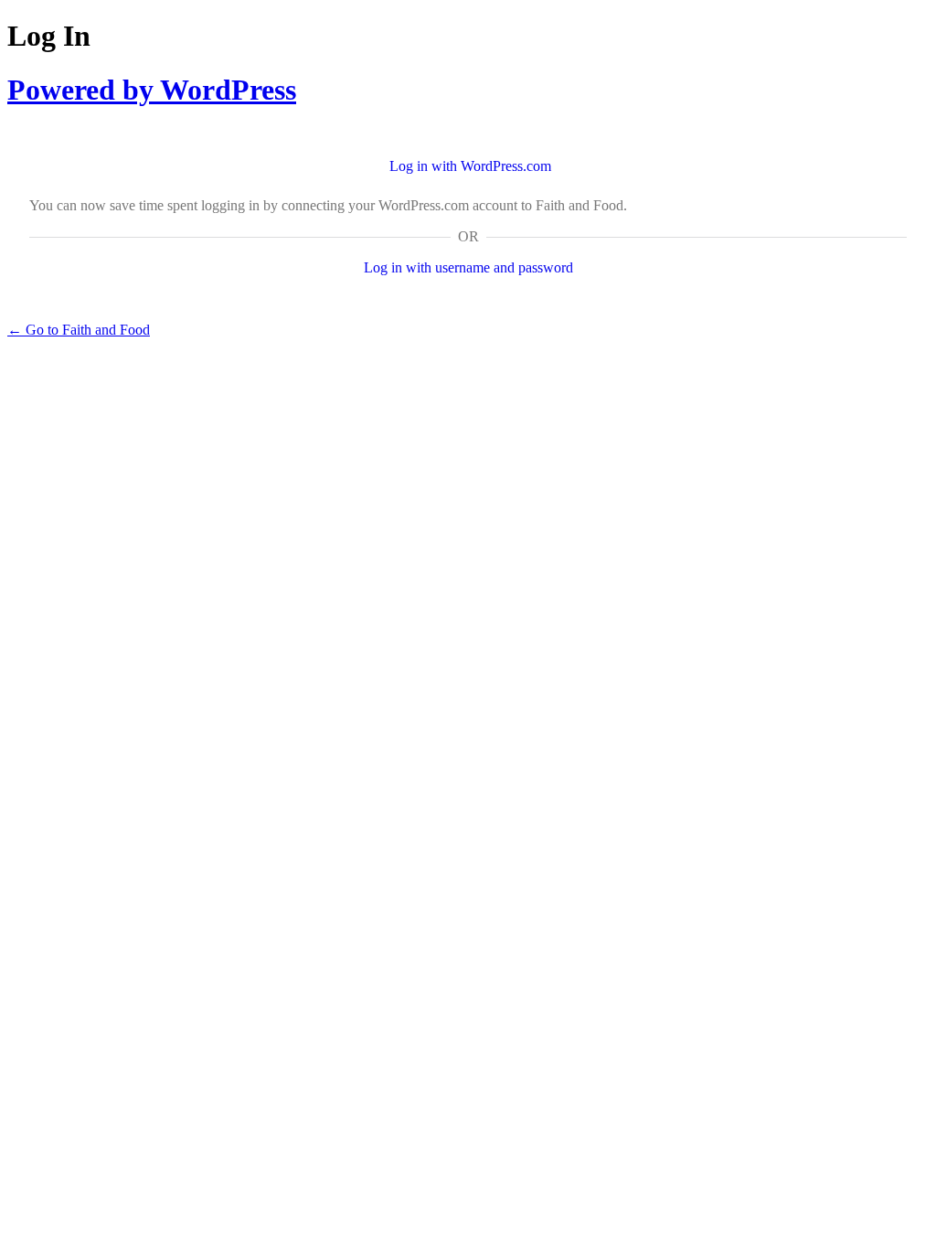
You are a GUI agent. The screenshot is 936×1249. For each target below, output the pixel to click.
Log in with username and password (468, 267)
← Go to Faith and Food (78, 329)
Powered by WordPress (151, 89)
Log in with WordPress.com (470, 166)
